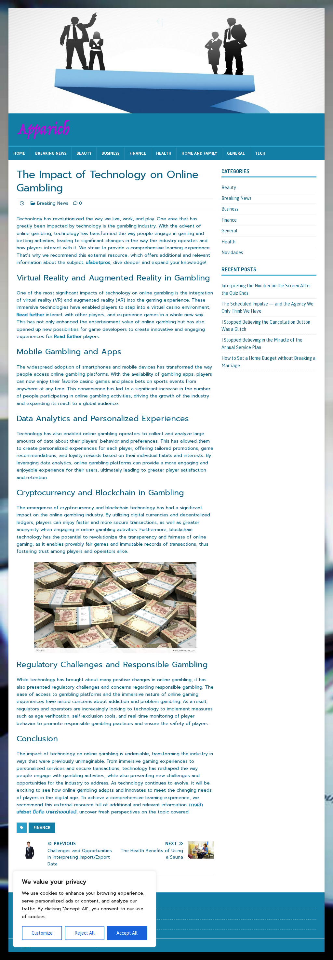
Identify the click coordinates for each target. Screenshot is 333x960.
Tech (260, 153)
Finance (137, 153)
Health (163, 153)
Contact (24, 914)
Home (19, 153)
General (236, 153)
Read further (30, 314)
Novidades (232, 252)
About (22, 903)
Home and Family (199, 153)
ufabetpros (98, 262)
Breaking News (50, 153)
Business (110, 153)
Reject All (84, 933)
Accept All (127, 933)
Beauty (83, 153)
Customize (42, 933)
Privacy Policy (29, 924)
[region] (84, 909)
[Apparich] (166, 109)
